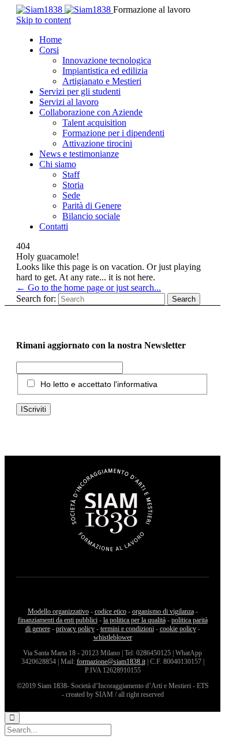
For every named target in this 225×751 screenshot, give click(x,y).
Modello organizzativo (58, 611)
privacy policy (75, 629)
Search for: (36, 298)
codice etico (110, 611)
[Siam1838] (64, 9)
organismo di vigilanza (163, 611)
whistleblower (112, 637)
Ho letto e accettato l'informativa (99, 384)
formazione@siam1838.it (111, 662)
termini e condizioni (127, 629)
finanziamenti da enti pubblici (57, 620)
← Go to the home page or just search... (88, 287)
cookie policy (178, 629)
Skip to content (43, 20)
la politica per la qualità (134, 620)
